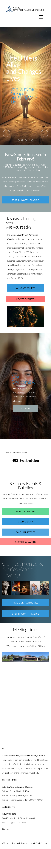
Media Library (25, 521)
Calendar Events (25, 532)
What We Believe (25, 288)
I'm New (25, 408)
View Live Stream (25, 511)
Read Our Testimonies (25, 602)
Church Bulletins (25, 541)
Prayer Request (25, 299)
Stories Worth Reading (25, 200)
